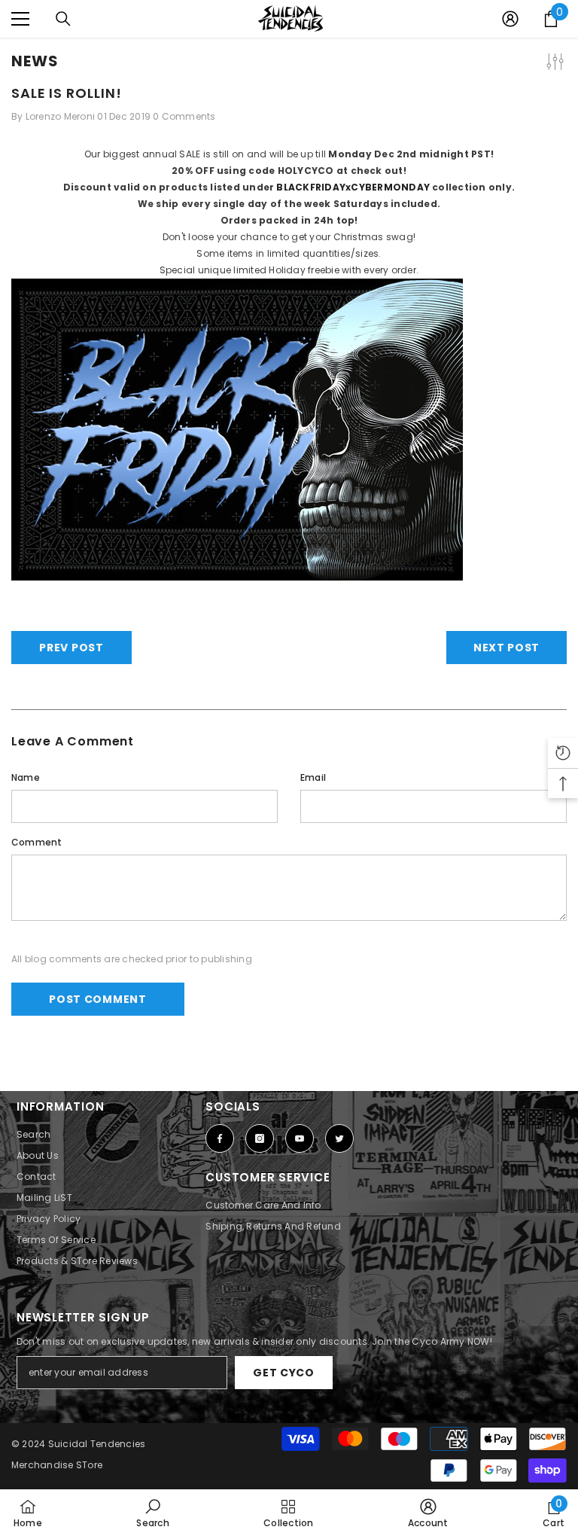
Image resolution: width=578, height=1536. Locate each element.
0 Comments (184, 116)
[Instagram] (259, 1138)
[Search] (63, 19)
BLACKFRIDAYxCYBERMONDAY (353, 187)
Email (313, 777)
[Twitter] (339, 1138)
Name (25, 777)
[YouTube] (299, 1138)
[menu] (20, 19)
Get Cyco (284, 1372)
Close (564, 38)
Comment (36, 842)
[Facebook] (219, 1138)
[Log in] (510, 19)
